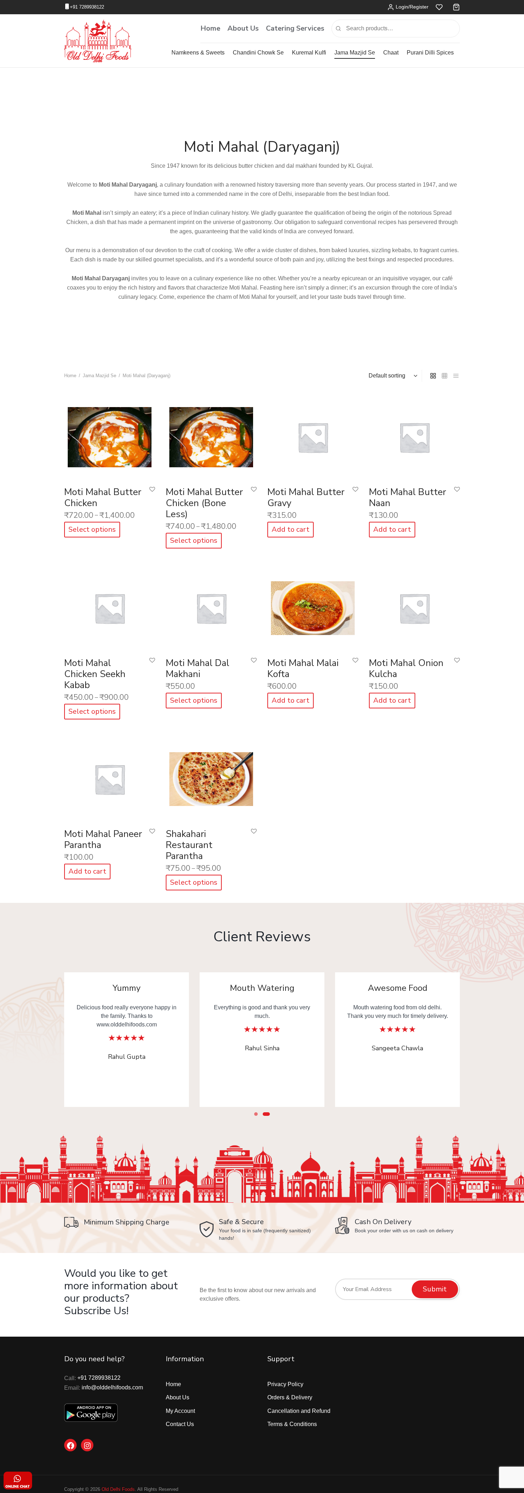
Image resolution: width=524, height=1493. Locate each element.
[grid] (433, 376)
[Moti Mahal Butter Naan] (414, 435)
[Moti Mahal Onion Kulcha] (414, 606)
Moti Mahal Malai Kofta (303, 668)
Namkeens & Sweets (198, 53)
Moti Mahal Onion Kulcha (406, 668)
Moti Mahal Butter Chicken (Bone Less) (204, 503)
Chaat (391, 53)
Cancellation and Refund (298, 1411)
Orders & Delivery (289, 1397)
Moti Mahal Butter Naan (407, 497)
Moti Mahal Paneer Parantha (103, 839)
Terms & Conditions (292, 1424)
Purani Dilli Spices (430, 53)
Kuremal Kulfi (309, 53)
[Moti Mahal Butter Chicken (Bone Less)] (211, 435)
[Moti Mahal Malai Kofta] (312, 606)
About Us (243, 28)
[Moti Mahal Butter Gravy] (312, 435)
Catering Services (295, 28)
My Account (180, 1411)
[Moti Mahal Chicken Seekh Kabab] (109, 606)
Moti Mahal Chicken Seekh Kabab (94, 674)
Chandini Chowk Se (258, 53)
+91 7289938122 (87, 7)
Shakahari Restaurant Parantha (189, 845)
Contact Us (180, 1424)
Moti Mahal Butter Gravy (305, 497)
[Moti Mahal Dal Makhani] (211, 606)
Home (210, 28)
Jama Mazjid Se (354, 53)
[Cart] (456, 7)
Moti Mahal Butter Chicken (102, 497)
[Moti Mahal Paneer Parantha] (109, 777)
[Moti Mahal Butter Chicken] (109, 435)
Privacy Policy (285, 1384)
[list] (456, 376)
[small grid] (444, 376)
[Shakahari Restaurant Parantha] (211, 777)
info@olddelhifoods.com (112, 1387)
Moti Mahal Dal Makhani (197, 668)
